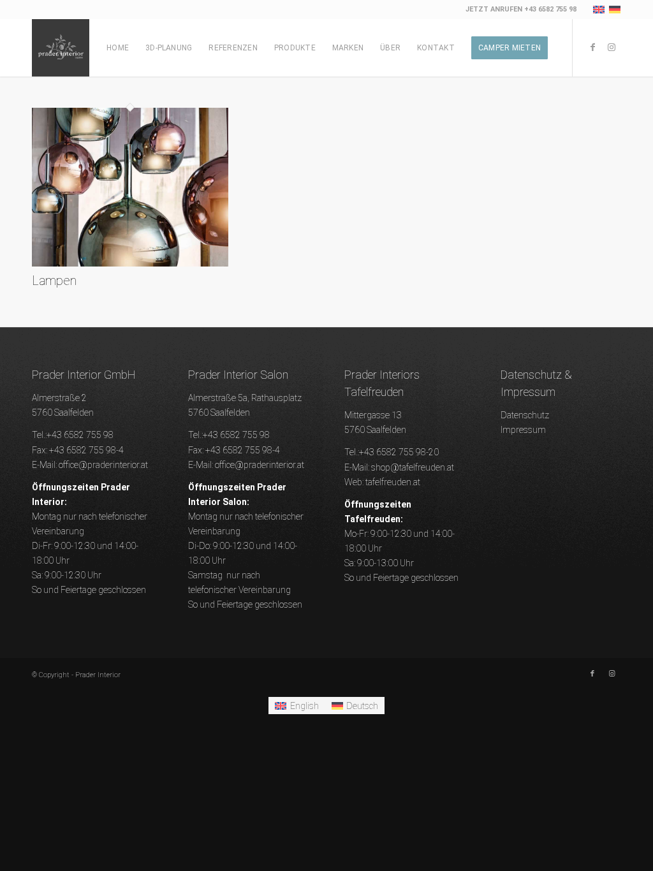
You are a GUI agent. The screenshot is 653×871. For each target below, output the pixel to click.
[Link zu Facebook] (592, 47)
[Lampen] (130, 263)
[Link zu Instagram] (611, 47)
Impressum (523, 430)
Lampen (54, 280)
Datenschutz (525, 415)
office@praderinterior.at (103, 465)
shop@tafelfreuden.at (412, 467)
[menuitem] (117, 48)
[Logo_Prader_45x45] (60, 48)
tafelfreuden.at (392, 482)
